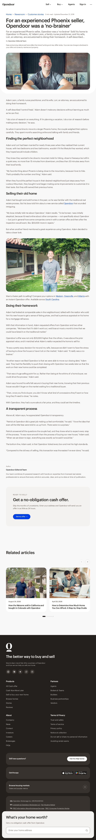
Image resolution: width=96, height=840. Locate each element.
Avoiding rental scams (59, 741)
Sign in (83, 4)
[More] (91, 4)
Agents (71, 4)
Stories (9, 703)
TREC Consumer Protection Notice (57, 808)
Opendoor (68, 203)
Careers (9, 737)
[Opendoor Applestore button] (68, 773)
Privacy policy (56, 728)
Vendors (53, 703)
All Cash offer (11, 686)
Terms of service (57, 724)
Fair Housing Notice (48, 805)
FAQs (8, 745)
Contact (9, 728)
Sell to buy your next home (17, 695)
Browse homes (12, 699)
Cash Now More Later (15, 690)
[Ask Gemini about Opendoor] (20, 672)
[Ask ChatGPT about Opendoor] (8, 672)
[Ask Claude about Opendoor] (14, 672)
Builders (53, 695)
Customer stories (36, 14)
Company (10, 720)
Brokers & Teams (57, 690)
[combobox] (48, 830)
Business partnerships (59, 699)
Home (9, 14)
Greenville (68, 296)
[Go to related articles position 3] (49, 616)
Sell (47, 4)
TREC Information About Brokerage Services (28, 808)
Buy (59, 4)
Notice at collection (58, 733)
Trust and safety (57, 720)
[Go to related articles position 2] (47, 616)
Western (59, 296)
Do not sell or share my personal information (68, 737)
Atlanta (81, 296)
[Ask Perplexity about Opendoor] (32, 672)
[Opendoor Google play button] (81, 773)
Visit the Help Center (77, 759)
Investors (10, 733)
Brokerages (10, 741)
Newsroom (20, 14)
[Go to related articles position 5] (53, 616)
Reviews (9, 707)
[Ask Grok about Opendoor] (26, 672)
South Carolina (52, 300)
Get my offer (21, 516)
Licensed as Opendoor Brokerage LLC (26, 805)
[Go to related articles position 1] (44, 616)
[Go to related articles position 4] (51, 616)
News (8, 724)
